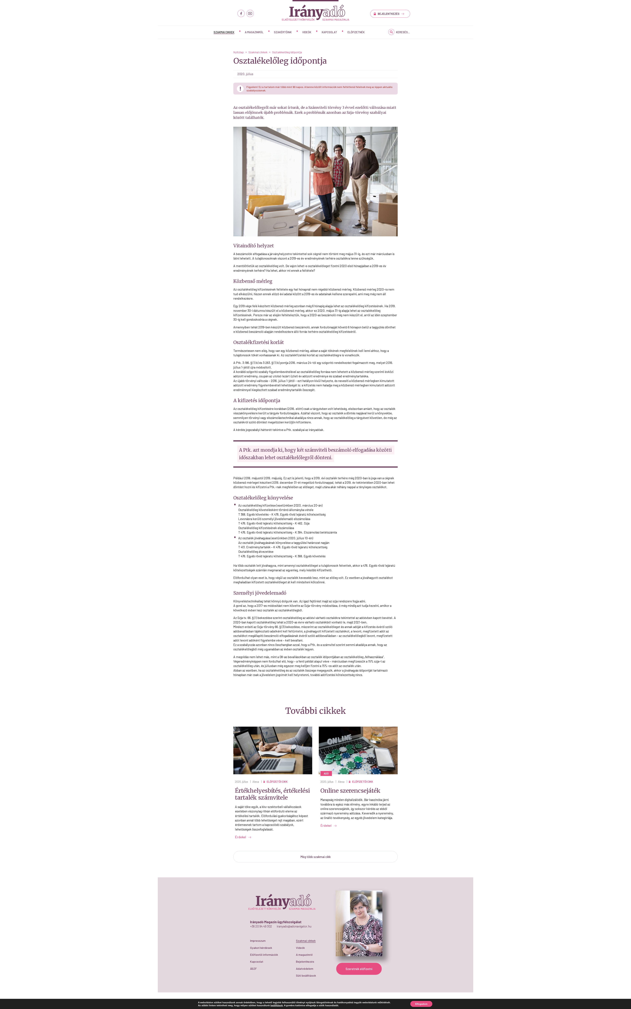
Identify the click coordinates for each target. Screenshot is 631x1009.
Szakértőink (283, 32)
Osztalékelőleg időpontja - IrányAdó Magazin (315, 13)
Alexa (255, 781)
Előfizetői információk (264, 954)
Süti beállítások (306, 975)
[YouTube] (250, 13)
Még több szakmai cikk (315, 857)
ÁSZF (253, 968)
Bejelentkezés (305, 961)
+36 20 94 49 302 (261, 926)
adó (326, 773)
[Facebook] (241, 13)
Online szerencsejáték (350, 790)
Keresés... (403, 32)
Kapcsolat (329, 32)
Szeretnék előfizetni (359, 969)
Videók (306, 32)
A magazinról (254, 32)
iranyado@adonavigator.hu (294, 926)
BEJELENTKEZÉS (389, 13)
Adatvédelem (304, 968)
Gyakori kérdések (261, 948)
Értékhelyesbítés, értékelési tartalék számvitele (272, 794)
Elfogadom (421, 1004)
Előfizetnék (356, 32)
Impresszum (258, 940)
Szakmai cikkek (224, 32)
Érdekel (241, 837)
